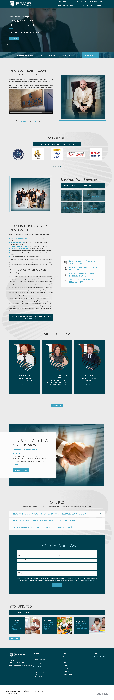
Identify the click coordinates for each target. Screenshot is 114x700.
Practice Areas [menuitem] (74, 5)
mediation (31, 300)
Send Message (57, 585)
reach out (22, 262)
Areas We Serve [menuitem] (84, 5)
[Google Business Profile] (100, 656)
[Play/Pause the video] (5, 45)
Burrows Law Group (15, 78)
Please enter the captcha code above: (25, 573)
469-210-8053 (96, 2)
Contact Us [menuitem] (99, 5)
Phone (19, 555)
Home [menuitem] (53, 5)
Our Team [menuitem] (65, 5)
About (64, 657)
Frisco (34, 83)
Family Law (66, 660)
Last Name (60, 551)
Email (59, 555)
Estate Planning (67, 663)
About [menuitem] (59, 5)
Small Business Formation (69, 666)
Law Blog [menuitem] (92, 5)
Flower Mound (28, 83)
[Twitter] (97, 656)
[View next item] (59, 165)
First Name (20, 551)
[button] (7, 45)
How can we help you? (22, 564)
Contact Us (66, 672)
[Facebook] (94, 656)
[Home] (20, 4)
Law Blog (65, 669)
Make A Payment (67, 675)
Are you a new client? (22, 559)
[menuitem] (8, 695)
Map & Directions (37, 665)
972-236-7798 (74, 2)
